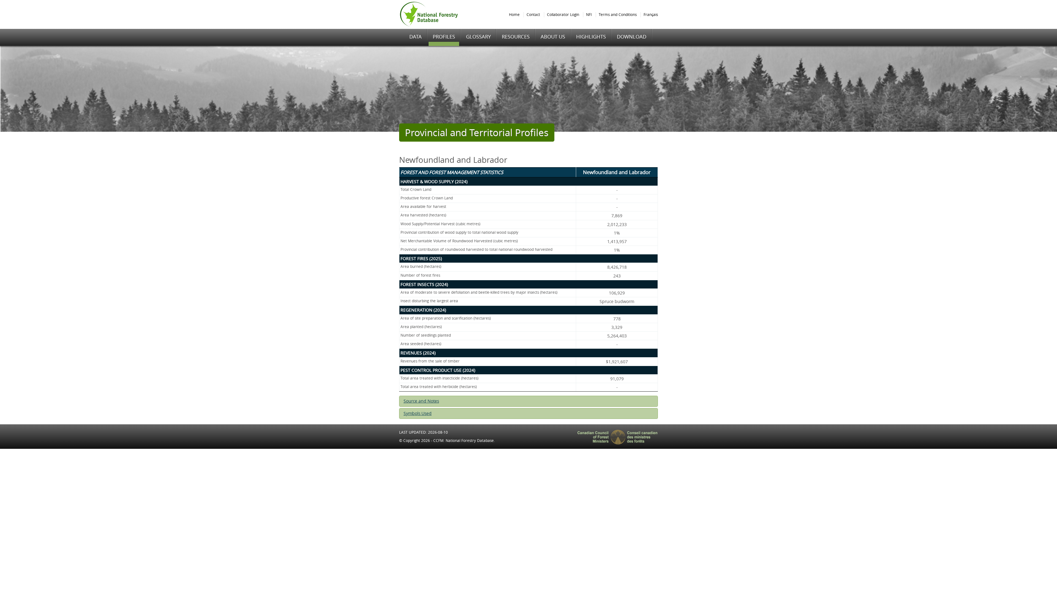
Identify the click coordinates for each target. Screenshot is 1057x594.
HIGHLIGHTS (591, 36)
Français (651, 14)
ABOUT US (553, 36)
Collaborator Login (563, 14)
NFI (589, 14)
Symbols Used (418, 413)
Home (514, 14)
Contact (533, 14)
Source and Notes (421, 401)
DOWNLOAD (631, 36)
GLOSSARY (478, 36)
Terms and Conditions (618, 14)
